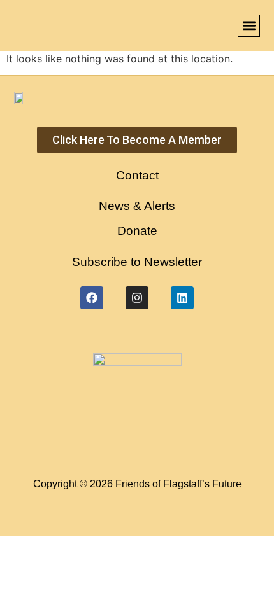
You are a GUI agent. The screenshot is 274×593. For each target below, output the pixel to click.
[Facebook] (91, 297)
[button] (249, 26)
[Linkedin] (182, 297)
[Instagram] (137, 297)
